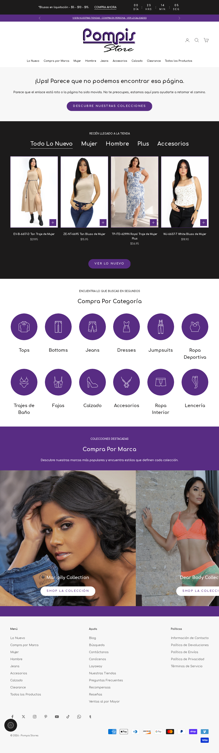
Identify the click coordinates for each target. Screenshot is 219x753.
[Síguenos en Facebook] (12, 717)
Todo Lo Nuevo (51, 144)
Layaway (95, 666)
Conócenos (97, 659)
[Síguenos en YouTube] (57, 717)
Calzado (137, 60)
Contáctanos (99, 652)
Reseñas (95, 694)
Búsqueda (97, 645)
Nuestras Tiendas (102, 673)
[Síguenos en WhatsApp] (79, 717)
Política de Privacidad (187, 659)
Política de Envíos (184, 652)
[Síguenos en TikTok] (68, 717)
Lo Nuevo (33, 60)
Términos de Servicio (187, 666)
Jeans (104, 60)
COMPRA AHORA (105, 7)
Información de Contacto (190, 638)
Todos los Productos (178, 60)
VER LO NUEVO (109, 263)
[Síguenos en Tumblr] (90, 717)
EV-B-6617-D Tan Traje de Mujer (34, 234)
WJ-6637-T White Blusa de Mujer (184, 234)
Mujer (77, 60)
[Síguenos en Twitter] (23, 717)
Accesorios (120, 60)
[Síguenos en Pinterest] (46, 717)
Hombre (90, 60)
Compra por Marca (56, 60)
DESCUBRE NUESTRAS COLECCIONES (109, 106)
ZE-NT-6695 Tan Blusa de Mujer (84, 234)
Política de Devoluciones (190, 645)
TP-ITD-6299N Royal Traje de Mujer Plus (134, 236)
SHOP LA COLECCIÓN (68, 590)
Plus (143, 144)
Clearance (154, 60)
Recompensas (100, 687)
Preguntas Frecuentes (106, 680)
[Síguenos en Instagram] (35, 717)
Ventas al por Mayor (104, 701)
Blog (92, 638)
